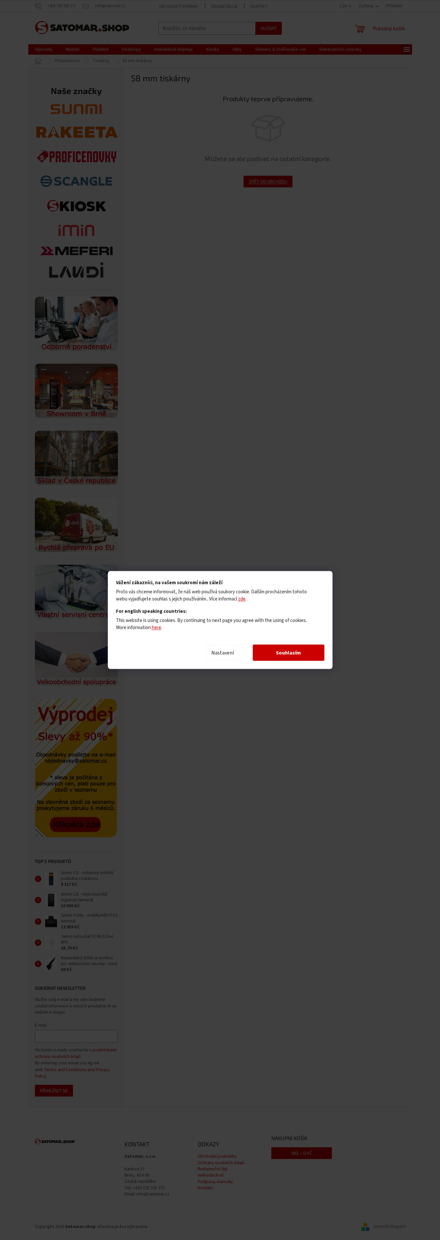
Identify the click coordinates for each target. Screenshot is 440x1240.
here (156, 627)
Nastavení (222, 652)
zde (242, 599)
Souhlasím (288, 652)
